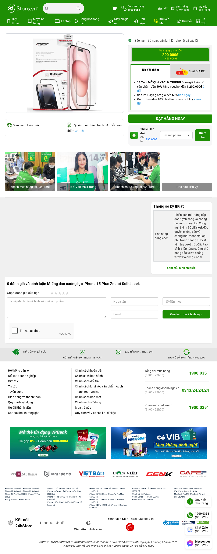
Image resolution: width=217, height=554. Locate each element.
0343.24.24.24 (195, 390)
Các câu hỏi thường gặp (23, 413)
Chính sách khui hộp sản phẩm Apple (99, 386)
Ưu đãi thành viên (19, 407)
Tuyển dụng (15, 391)
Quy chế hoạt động (20, 402)
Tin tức (12, 386)
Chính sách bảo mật (88, 397)
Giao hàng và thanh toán (24, 397)
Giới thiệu (14, 381)
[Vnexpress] (24, 474)
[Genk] (159, 474)
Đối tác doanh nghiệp (22, 376)
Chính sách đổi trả (87, 381)
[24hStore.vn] (23, 8)
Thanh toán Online (87, 391)
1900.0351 (199, 373)
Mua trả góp (83, 407)
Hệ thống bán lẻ (18, 370)
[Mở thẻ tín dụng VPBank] (58, 443)
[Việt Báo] (91, 474)
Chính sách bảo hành (89, 376)
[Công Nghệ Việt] (57, 474)
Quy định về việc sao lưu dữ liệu (95, 413)
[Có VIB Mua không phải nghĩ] (159, 443)
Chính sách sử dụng (88, 402)
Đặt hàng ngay (170, 118)
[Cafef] (193, 474)
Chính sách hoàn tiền (89, 370)
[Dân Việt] (125, 474)
